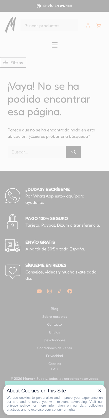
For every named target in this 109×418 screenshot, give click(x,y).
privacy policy (18, 405)
